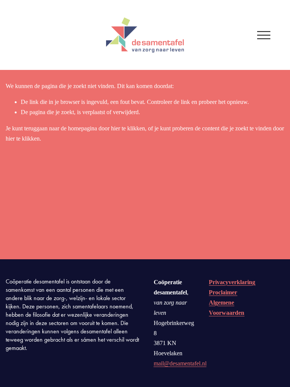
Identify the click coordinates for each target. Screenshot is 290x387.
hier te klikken (128, 128)
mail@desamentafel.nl (180, 363)
